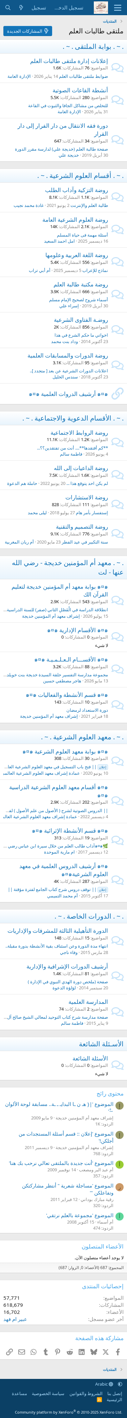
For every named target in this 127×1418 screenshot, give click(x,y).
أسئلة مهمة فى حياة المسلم (82, 235)
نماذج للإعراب (95, 270)
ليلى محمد (37, 513)
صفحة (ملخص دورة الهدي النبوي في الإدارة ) (68, 982)
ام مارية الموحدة (59, 852)
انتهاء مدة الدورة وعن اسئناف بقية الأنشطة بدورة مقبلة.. (56, 946)
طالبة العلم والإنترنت (89, 205)
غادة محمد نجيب (29, 205)
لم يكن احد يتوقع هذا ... (87, 483)
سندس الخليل (65, 377)
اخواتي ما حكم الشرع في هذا (81, 335)
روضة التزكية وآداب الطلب (76, 190)
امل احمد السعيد (59, 241)
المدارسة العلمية (88, 1002)
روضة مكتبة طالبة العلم (81, 284)
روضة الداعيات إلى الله (81, 468)
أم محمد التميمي (62, 896)
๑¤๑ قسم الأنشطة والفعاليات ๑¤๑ (67, 695)
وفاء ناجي (69, 952)
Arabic (102, 1384)
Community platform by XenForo (68, 1412)
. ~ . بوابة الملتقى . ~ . (93, 46)
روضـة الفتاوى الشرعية (81, 319)
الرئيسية (114, 1399)
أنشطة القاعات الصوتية (80, 90)
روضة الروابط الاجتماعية (79, 432)
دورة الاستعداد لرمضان (87, 710)
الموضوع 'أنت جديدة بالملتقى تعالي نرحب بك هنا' (61, 1163)
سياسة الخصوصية (48, 1393)
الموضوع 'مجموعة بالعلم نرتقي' (79, 1215)
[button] (120, 1384)
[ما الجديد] (21, 7)
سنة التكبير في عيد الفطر (85, 542)
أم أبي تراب (39, 270)
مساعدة (19, 1393)
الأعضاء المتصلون (103, 1246)
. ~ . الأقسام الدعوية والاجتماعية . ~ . (73, 418)
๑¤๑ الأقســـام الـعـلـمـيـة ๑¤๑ (71, 659)
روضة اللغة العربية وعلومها (76, 255)
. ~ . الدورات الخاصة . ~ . (89, 916)
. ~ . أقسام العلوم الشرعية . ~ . (80, 175)
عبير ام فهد (15, 1319)
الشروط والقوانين (86, 1393)
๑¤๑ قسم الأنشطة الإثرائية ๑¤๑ (70, 830)
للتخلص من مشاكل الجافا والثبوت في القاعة (68, 105)
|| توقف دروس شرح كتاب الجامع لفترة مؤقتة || (57, 889)
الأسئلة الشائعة (90, 1058)
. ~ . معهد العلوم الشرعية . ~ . (82, 736)
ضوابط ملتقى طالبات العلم (83, 76)
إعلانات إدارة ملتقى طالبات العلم (69, 61)
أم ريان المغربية (19, 542)
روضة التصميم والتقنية (82, 526)
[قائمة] (118, 7)
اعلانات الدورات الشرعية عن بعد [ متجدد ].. (69, 371)
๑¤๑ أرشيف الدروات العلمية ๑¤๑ (68, 394)
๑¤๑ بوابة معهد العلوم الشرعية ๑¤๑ (65, 751)
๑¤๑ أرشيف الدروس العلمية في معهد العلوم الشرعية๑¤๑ (63, 870)
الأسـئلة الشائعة (101, 1043)
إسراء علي (69, 306)
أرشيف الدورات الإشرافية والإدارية (67, 966)
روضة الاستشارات (86, 497)
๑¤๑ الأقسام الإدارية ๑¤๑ (77, 630)
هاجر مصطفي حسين (62, 681)
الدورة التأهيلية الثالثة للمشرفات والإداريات (57, 930)
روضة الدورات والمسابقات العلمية (67, 355)
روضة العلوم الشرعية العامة (75, 219)
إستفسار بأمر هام (92, 513)
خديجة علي (69, 155)
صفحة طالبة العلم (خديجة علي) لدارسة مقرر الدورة (61, 149)
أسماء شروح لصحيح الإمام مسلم (78, 300)
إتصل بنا (114, 1393)
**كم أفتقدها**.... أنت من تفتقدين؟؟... (72, 448)
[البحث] (8, 7)
